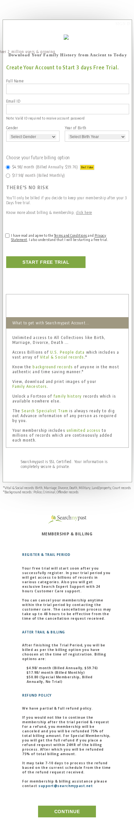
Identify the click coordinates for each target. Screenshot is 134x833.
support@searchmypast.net (65, 786)
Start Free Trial (45, 262)
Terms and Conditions (70, 235)
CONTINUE (67, 811)
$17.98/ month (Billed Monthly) (38, 175)
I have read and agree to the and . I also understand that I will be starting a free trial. (59, 237)
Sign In (123, 23)
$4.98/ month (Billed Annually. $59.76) (52, 166)
